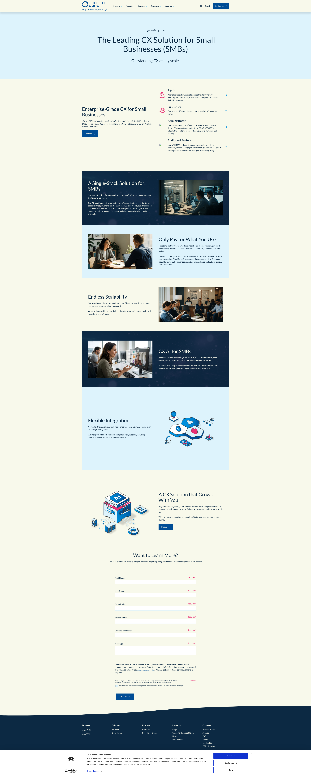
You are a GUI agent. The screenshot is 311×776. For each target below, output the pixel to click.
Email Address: (121, 617)
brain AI (86, 734)
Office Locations (209, 746)
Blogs (174, 729)
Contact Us (219, 6)
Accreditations (209, 729)
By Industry (117, 733)
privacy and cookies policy (146, 670)
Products (129, 6)
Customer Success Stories (183, 733)
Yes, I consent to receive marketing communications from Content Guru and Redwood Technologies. (151, 686)
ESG (204, 736)
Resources (155, 6)
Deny (231, 770)
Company (207, 725)
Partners (141, 6)
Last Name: (120, 591)
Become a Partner (149, 733)
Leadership (207, 743)
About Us (168, 6)
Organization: (120, 604)
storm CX (86, 730)
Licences (88, 133)
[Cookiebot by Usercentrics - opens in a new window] (71, 771)
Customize (229, 763)
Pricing (164, 527)
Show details (93, 771)
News (174, 736)
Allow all (230, 756)
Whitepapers (177, 739)
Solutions (116, 6)
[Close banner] (252, 753)
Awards (206, 733)
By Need (115, 729)
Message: (119, 644)
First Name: (120, 578)
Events (205, 739)
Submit (124, 696)
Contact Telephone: (123, 631)
